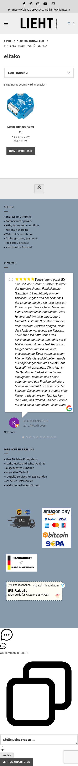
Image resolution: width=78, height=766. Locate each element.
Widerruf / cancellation (19, 234)
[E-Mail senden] (53, 4)
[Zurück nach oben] (39, 188)
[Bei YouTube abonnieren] (45, 4)
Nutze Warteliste (20, 150)
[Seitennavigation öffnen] (11, 23)
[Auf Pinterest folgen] (31, 4)
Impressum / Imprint (18, 216)
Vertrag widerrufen (16, 761)
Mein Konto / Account (18, 247)
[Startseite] (39, 23)
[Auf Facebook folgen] (24, 4)
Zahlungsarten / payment (21, 238)
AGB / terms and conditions (22, 225)
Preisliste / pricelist (17, 243)
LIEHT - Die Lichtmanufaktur (24, 41)
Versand (23, 140)
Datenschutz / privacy (18, 221)
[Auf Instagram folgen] (37, 4)
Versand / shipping (16, 230)
